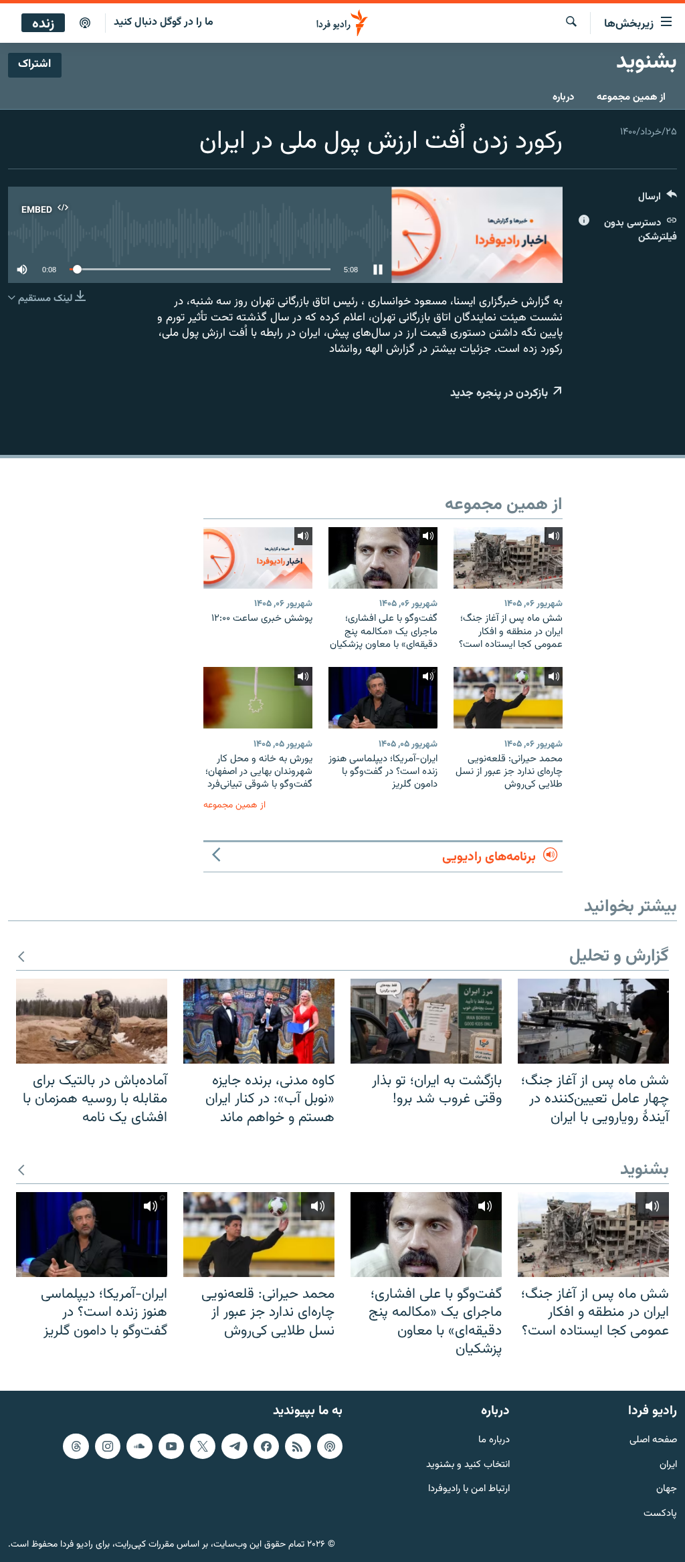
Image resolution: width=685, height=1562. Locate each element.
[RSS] (297, 1446)
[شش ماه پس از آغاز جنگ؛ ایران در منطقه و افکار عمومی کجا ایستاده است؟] (508, 558)
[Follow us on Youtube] (171, 1446)
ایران (668, 1465)
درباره (563, 97)
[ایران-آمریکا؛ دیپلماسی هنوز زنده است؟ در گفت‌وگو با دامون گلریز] (382, 697)
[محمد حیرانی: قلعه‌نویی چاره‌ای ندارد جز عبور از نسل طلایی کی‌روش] (508, 697)
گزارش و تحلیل (619, 957)
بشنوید (644, 1170)
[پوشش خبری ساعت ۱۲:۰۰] (257, 558)
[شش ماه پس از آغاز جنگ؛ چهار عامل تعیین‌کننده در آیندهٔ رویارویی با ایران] (593, 1021)
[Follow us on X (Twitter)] (202, 1446)
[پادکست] (85, 23)
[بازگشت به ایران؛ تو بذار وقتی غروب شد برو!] (426, 1021)
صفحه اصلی (653, 1441)
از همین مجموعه (631, 97)
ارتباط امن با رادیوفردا (469, 1489)
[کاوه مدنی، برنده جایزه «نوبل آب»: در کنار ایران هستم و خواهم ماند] (258, 1021)
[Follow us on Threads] (75, 1446)
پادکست (660, 1514)
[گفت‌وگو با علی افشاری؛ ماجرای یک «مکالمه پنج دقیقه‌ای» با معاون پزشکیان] (382, 558)
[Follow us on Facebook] (266, 1446)
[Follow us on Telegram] (234, 1446)
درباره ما (494, 1441)
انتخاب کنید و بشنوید (468, 1465)
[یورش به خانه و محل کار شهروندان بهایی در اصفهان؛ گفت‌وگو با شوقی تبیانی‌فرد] (257, 697)
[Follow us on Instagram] (107, 1446)
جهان (666, 1489)
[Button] (657, 200)
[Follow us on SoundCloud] (139, 1446)
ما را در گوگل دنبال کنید (163, 22)
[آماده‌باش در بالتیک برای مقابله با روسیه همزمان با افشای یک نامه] (91, 1021)
